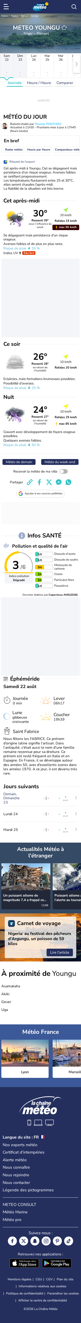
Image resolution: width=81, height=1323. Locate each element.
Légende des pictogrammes (28, 1190)
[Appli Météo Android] (56, 1264)
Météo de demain (19, 462)
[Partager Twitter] (49, 482)
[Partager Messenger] (59, 482)
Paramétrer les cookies (63, 1293)
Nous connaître (16, 1167)
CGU (39, 1279)
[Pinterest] (57, 1240)
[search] (74, 6)
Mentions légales (20, 1279)
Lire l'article (59, 952)
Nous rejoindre (16, 1175)
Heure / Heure (39, 82)
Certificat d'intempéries (24, 1152)
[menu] (7, 6)
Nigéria (14, 16)
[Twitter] (23, 1240)
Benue (24, 16)
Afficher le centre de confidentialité (42, 1300)
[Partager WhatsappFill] (68, 482)
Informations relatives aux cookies (42, 1286)
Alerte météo (15, 1160)
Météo (4, 16)
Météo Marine (15, 1212)
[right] (76, 64)
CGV (49, 1279)
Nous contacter (16, 1182)
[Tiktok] (68, 1240)
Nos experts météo (20, 1145)
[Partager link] (30, 482)
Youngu (35, 16)
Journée (15, 82)
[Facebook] (12, 1240)
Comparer (64, 82)
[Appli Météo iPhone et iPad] (24, 1264)
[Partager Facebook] (39, 482)
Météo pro (12, 1219)
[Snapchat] (34, 1240)
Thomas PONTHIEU (48, 124)
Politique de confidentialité (24, 1293)
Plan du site (65, 1279)
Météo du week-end (60, 462)
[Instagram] (46, 1240)
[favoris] (64, 27)
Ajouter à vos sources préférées (44, 493)
